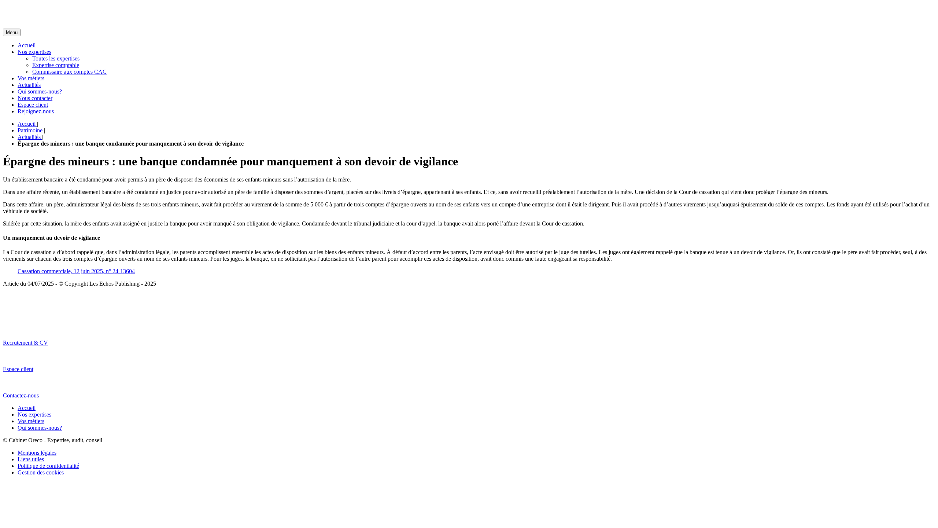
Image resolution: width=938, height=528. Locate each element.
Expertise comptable (55, 65)
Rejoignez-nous (36, 111)
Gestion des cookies (41, 472)
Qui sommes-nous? (40, 91)
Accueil (27, 45)
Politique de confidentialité (48, 466)
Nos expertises (34, 52)
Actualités (29, 85)
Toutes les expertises (56, 58)
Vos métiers (31, 78)
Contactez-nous (21, 395)
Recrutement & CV (25, 343)
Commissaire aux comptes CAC (69, 72)
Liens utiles (31, 459)
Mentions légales (37, 453)
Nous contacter (35, 98)
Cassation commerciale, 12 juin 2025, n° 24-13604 (76, 271)
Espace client (33, 105)
